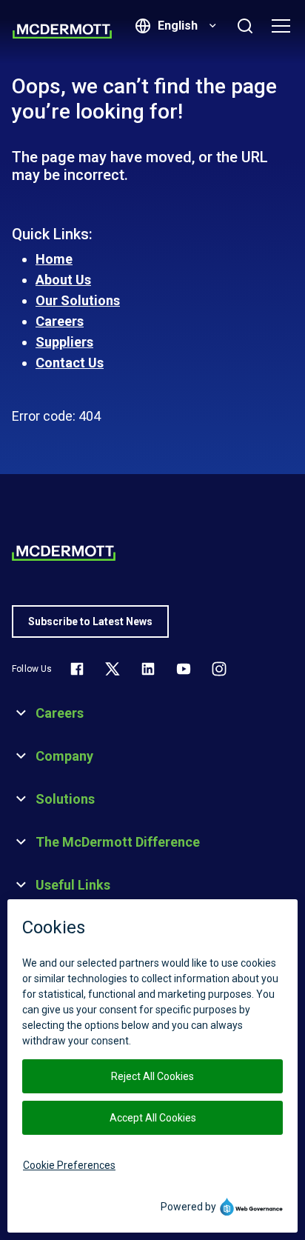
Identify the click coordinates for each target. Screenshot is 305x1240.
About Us (63, 279)
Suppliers (64, 342)
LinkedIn (148, 669)
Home (54, 259)
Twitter (112, 669)
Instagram (219, 669)
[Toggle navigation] (280, 26)
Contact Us (70, 362)
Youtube (183, 669)
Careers (60, 321)
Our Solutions (78, 300)
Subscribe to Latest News (90, 621)
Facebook (77, 669)
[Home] (62, 31)
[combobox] (185, 26)
